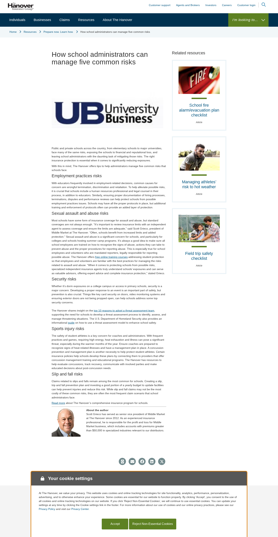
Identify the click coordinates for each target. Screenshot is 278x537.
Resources (30, 31)
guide (71, 322)
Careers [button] (227, 5)
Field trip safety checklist (199, 256)
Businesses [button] (42, 20)
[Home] (21, 6)
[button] (263, 5)
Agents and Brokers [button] (188, 5)
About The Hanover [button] (117, 20)
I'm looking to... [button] (245, 20)
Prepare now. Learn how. (58, 31)
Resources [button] (86, 20)
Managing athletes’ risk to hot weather (199, 184)
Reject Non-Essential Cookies (152, 523)
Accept (115, 523)
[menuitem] (17, 20)
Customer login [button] (246, 5)
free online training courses (111, 256)
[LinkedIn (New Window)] (151, 461)
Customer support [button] (159, 5)
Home (13, 31)
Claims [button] (64, 20)
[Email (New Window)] (132, 461)
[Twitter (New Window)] (161, 461)
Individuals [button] (17, 20)
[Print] (122, 461)
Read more (58, 402)
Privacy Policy (47, 508)
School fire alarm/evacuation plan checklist (199, 110)
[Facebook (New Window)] (142, 461)
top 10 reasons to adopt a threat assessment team (124, 310)
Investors (210, 5)
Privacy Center (80, 508)
